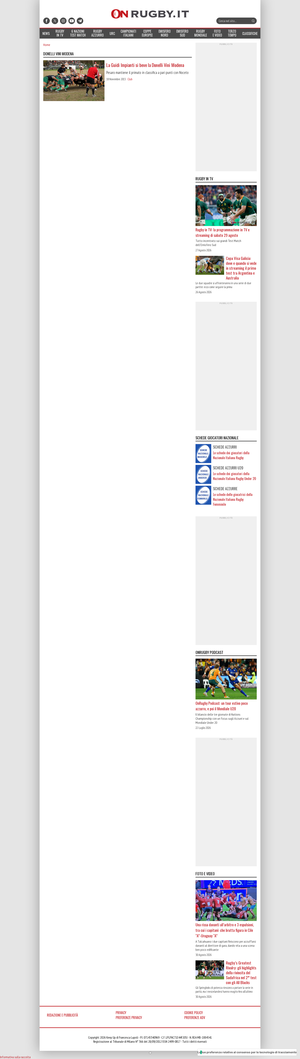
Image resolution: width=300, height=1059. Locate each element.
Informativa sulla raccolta (15, 1057)
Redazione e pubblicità (62, 1015)
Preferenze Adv (194, 1017)
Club (130, 79)
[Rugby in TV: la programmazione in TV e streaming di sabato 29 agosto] (226, 206)
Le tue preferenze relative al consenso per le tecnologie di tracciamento (247, 1052)
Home (46, 45)
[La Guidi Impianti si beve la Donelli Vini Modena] (73, 81)
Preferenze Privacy (129, 1017)
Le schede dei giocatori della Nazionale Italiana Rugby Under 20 (234, 476)
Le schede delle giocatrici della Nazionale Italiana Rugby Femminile (232, 499)
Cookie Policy (193, 1012)
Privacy (121, 1012)
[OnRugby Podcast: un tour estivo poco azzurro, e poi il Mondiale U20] (226, 679)
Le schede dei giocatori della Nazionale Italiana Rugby (231, 455)
